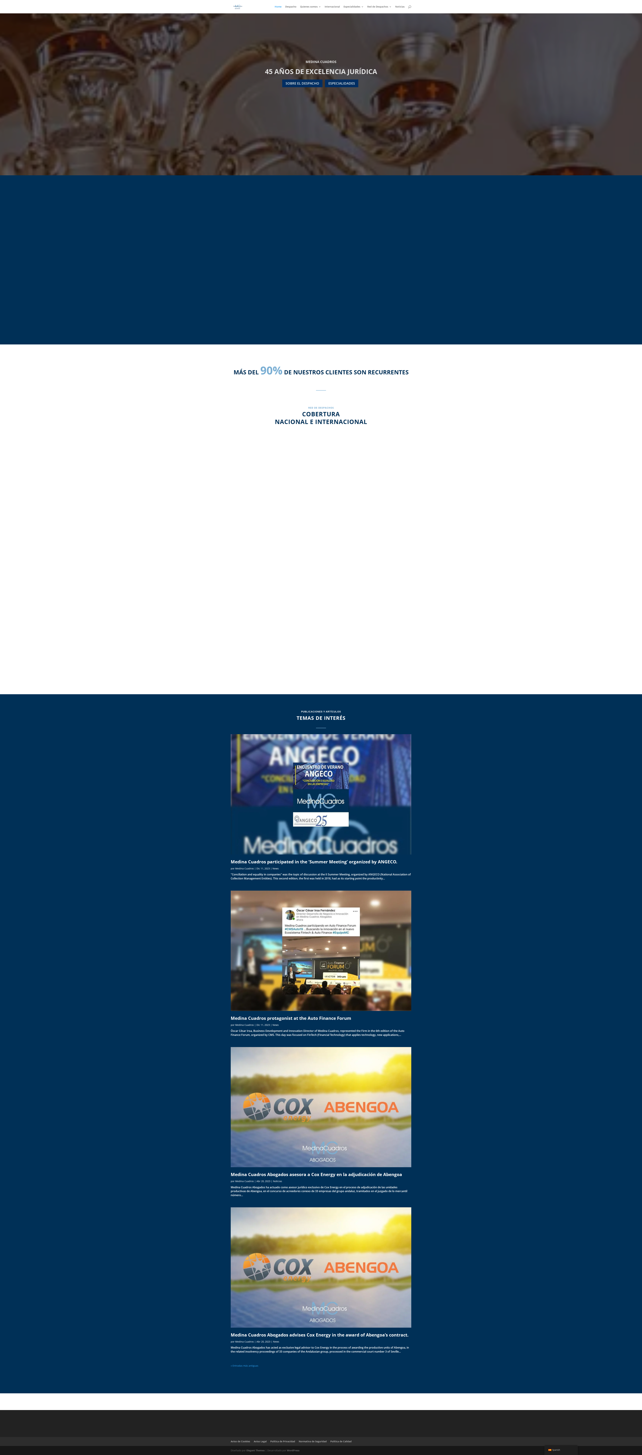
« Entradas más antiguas (244, 1365)
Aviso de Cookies (240, 1441)
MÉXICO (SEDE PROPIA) (368, 617)
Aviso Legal (260, 1441)
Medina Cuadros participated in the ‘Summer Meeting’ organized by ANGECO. (314, 862)
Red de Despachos (377, 7)
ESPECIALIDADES (341, 83)
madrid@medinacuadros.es (273, 535)
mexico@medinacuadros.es (368, 641)
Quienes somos (309, 7)
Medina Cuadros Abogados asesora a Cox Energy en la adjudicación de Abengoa (316, 1174)
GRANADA (273, 617)
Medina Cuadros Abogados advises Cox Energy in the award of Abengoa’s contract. (319, 1335)
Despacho (290, 7)
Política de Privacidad (282, 1441)
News (276, 868)
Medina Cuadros (244, 868)
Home (278, 7)
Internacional (332, 7)
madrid (273, 511)
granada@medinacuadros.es (273, 637)
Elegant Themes (255, 1450)
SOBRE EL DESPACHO (302, 83)
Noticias (400, 7)
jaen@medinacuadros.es (369, 535)
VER (254, 296)
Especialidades (352, 7)
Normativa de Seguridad (313, 1441)
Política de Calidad (341, 1441)
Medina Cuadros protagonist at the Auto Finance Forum (291, 1018)
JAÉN (368, 511)
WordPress (293, 1450)
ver (321, 296)
